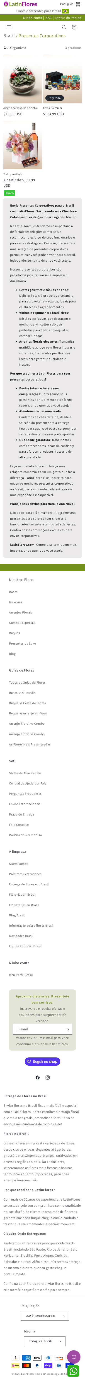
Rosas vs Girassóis (22, 693)
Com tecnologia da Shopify (57, 1373)
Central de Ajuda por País (27, 783)
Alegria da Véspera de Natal (20, 108)
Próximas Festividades (25, 874)
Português (66, 4)
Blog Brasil (17, 915)
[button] (9, 27)
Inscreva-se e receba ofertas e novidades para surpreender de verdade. (42, 1008)
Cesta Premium (52, 108)
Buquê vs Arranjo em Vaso (28, 713)
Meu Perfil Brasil (21, 975)
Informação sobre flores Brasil (31, 925)
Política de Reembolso (25, 835)
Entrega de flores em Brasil (29, 884)
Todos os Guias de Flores (27, 682)
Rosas (13, 592)
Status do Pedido (68, 18)
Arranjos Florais (20, 612)
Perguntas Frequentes (25, 794)
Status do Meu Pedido (25, 773)
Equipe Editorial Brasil (25, 946)
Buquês (14, 633)
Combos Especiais (22, 623)
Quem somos (18, 864)
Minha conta (32, 18)
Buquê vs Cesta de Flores (27, 703)
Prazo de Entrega (21, 814)
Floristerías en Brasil (24, 905)
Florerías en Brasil (22, 894)
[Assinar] (67, 1029)
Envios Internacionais (25, 804)
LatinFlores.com (31, 1373)
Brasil (9, 36)
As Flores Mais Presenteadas (30, 744)
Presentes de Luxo (22, 643)
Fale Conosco (19, 825)
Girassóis (15, 602)
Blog (12, 654)
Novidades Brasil (21, 936)
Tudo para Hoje (12, 174)
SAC (49, 18)
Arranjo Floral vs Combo (27, 723)
